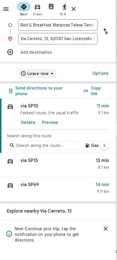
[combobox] (57, 25)
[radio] (24, 8)
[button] (58, 165)
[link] (58, 126)
